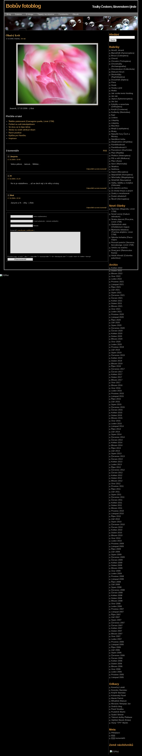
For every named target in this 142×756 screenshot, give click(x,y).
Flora (113, 82)
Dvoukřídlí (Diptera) (119, 80)
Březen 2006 (116, 666)
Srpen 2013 (116, 453)
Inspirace (13, 138)
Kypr (113, 115)
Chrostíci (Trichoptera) (121, 61)
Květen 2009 (116, 563)
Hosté (113, 85)
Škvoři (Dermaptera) (120, 199)
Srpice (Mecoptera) (119, 172)
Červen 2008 (117, 593)
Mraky (114, 131)
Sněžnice (115, 169)
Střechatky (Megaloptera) (122, 177)
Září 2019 (115, 350)
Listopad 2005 (117, 677)
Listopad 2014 (117, 426)
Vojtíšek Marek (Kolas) (121, 720)
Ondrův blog (116, 706)
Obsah (76, 14)
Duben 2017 (116, 377)
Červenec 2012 (118, 470)
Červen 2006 (117, 658)
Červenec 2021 (118, 295)
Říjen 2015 (116, 399)
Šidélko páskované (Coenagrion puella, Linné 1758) (31, 121)
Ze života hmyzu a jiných (122, 191)
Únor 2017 (116, 383)
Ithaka (114, 91)
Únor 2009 (116, 571)
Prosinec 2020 (117, 314)
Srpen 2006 (116, 653)
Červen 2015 (117, 410)
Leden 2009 (116, 574)
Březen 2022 (116, 273)
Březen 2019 (116, 364)
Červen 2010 (117, 527)
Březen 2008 (116, 601)
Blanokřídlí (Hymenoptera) (122, 53)
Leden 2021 (116, 312)
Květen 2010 (116, 530)
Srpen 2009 (116, 555)
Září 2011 (115, 492)
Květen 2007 (116, 628)
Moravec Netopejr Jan (121, 704)
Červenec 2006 (118, 655)
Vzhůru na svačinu (119, 248)
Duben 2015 (116, 415)
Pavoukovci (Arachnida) (121, 150)
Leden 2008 (116, 606)
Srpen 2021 (116, 293)
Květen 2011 (116, 503)
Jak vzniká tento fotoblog (122, 93)
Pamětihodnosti (118, 145)
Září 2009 (115, 552)
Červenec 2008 (118, 590)
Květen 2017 (116, 374)
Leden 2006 (116, 672)
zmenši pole (21, 230)
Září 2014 (115, 432)
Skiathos (115, 166)
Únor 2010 (116, 538)
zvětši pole (30, 230)
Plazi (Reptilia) (117, 153)
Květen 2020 (116, 333)
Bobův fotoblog (23, 6)
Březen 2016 (116, 385)
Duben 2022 (116, 271)
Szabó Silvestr (117, 715)
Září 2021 (115, 290)
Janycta (14, 156)
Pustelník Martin (118, 712)
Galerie (18, 14)
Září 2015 (115, 402)
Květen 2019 (116, 358)
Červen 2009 (117, 560)
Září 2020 (115, 323)
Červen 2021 (117, 298)
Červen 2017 (117, 372)
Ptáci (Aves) (116, 161)
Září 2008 (115, 584)
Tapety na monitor (46, 14)
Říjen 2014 (116, 429)
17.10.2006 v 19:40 (13, 159)
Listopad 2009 (117, 546)
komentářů (118, 738)
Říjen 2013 (116, 448)
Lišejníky (115, 120)
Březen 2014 (116, 445)
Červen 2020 (117, 331)
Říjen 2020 (116, 320)
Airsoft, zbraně (117, 50)
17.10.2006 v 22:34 (13, 198)
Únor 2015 (116, 421)
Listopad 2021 (117, 284)
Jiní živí (114, 101)
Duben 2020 (116, 336)
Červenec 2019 (118, 355)
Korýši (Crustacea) (119, 109)
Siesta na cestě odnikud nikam (22, 130)
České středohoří (118, 196)
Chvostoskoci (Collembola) (123, 69)
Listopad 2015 (117, 396)
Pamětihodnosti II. (119, 147)
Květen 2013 (116, 462)
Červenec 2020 (118, 328)
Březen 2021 (116, 306)
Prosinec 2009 (117, 544)
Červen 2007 (117, 625)
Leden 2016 (116, 391)
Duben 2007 (116, 631)
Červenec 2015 (118, 407)
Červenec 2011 (118, 497)
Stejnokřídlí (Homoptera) (122, 175)
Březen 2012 (116, 481)
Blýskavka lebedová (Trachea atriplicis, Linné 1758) (122, 232)
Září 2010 (115, 519)
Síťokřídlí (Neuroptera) (121, 180)
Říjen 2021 (116, 287)
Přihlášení (115, 733)
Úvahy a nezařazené (120, 193)
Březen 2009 (116, 568)
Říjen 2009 (116, 549)
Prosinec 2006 (117, 642)
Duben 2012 (116, 478)
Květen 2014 (116, 443)
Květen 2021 (116, 301)
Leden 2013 (116, 464)
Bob (12, 195)
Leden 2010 (116, 541)
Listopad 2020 (117, 317)
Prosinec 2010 (117, 511)
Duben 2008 (116, 598)
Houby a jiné (116, 88)
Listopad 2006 (117, 644)
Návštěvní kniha (118, 139)
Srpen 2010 (116, 522)
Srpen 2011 (116, 495)
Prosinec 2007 (117, 609)
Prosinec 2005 (117, 675)
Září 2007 (115, 617)
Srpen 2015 (116, 404)
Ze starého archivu (119, 188)
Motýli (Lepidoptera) (120, 129)
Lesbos (114, 118)
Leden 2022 (116, 279)
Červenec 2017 (118, 369)
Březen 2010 (116, 535)
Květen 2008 (116, 595)
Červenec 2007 (118, 623)
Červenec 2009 (118, 557)
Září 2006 (115, 650)
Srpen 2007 (116, 620)
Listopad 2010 (117, 514)
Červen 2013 (117, 459)
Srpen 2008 (116, 587)
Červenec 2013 (118, 456)
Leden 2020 (116, 344)
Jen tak (114, 96)
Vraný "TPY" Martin (119, 723)
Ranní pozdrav (15, 133)
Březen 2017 (116, 380)
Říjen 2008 (116, 582)
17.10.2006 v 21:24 (13, 179)
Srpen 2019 (116, 353)
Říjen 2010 (116, 516)
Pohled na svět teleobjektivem (22, 124)
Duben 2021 (116, 303)
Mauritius (115, 126)
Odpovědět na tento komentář (96, 169)
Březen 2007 (116, 634)
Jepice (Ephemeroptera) (122, 99)
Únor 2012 (116, 484)
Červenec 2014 (118, 437)
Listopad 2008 (117, 579)
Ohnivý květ (13, 35)
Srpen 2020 (116, 325)
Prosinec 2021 (117, 282)
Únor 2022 (116, 276)
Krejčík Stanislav (118, 693)
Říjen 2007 (116, 615)
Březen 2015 (116, 418)
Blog (9, 14)
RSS (105, 151)
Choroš (114, 58)
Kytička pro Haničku (17, 135)
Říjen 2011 (116, 489)
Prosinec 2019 (117, 347)
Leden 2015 (116, 424)
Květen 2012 (116, 475)
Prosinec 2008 (117, 576)
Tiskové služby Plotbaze (121, 717)
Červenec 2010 (118, 524)
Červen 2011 (116, 500)
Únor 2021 (116, 309)
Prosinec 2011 (117, 486)
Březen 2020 (116, 339)
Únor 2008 (116, 604)
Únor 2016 (116, 388)
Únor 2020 (116, 342)
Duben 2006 (116, 664)
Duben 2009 (116, 565)
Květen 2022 (116, 268)
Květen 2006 (116, 661)
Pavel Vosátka (117, 709)
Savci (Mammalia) (119, 164)
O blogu (29, 14)
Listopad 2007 (117, 612)
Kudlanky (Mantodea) (120, 112)
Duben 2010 (116, 533)
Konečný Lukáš (118, 687)
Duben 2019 (116, 361)
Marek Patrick (117, 698)
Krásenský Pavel (118, 695)
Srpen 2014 (116, 434)
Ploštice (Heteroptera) (120, 156)
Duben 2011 (116, 505)
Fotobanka (63, 14)
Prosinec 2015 (117, 393)
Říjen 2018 (116, 366)
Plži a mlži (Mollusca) (120, 158)
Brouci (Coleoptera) (119, 56)
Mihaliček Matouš (118, 701)
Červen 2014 (117, 440)
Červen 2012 (117, 473)
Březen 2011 (116, 508)
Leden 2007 (116, 639)
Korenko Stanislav (119, 690)
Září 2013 (115, 451)
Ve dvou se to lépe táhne (19, 127)
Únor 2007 (116, 636)
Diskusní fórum (117, 72)
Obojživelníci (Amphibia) (121, 142)
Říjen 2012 (116, 467)
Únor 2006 (116, 669)
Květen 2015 (116, 413)
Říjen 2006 (116, 647)
